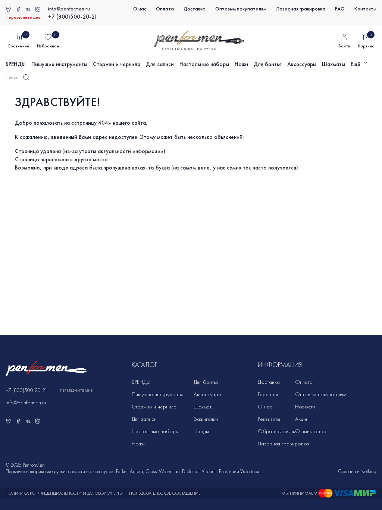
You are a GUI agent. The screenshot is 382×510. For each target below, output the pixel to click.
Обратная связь (276, 431)
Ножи (241, 64)
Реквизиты (269, 419)
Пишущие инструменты (59, 64)
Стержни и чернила (116, 64)
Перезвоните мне (23, 17)
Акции (302, 419)
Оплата (165, 9)
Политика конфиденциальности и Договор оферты (64, 493)
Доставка (195, 9)
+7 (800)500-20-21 (72, 16)
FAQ (340, 9)
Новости (305, 406)
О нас (139, 9)
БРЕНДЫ (16, 64)
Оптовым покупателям (240, 9)
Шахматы (333, 64)
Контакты (365, 9)
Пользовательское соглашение (165, 493)
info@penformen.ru (69, 9)
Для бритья (268, 64)
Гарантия (268, 394)
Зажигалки (206, 419)
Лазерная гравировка (300, 9)
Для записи (160, 64)
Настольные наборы (204, 64)
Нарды (201, 431)
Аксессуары (301, 64)
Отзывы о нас (311, 431)
